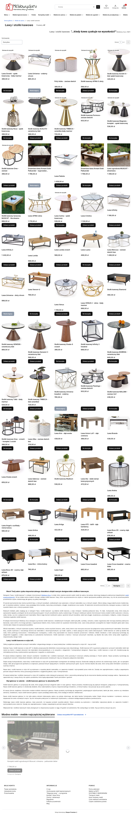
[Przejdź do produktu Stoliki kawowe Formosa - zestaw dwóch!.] (92, 104)
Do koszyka (7, 90)
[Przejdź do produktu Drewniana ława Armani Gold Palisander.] (92, 155)
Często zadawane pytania (97, 801)
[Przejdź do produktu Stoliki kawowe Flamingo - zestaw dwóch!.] (92, 375)
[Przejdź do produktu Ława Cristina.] (92, 202)
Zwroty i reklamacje (53, 797)
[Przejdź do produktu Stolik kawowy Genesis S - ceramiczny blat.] (39, 334)
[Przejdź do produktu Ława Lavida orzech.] (66, 239)
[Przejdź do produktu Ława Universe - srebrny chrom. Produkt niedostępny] (39, 60)
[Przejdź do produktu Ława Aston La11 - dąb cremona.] (92, 422)
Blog (48, 803)
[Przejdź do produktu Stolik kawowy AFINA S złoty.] (92, 63)
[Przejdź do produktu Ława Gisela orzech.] (13, 464)
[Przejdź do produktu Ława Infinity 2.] (13, 239)
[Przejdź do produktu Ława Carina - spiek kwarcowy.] (66, 202)
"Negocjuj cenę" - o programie (57, 793)
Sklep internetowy (65, 812)
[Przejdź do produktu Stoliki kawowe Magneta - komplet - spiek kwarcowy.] (118, 107)
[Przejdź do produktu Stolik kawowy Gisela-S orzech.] (66, 330)
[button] (98, 7)
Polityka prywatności (54, 801)
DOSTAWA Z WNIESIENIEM (98, 793)
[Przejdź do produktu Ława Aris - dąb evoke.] (66, 422)
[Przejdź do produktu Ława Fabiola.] (66, 158)
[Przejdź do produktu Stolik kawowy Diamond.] (118, 279)
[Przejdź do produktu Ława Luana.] (92, 239)
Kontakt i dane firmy (53, 795)
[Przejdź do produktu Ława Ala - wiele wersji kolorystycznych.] (92, 465)
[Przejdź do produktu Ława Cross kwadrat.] (92, 553)
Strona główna (8, 20)
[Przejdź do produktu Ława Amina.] (118, 471)
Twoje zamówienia (10, 789)
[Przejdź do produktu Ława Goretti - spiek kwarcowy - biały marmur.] (13, 60)
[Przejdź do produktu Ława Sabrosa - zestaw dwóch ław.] (39, 465)
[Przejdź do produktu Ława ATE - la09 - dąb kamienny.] (92, 513)
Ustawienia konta (10, 791)
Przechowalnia (9, 793)
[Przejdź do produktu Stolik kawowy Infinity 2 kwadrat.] (92, 330)
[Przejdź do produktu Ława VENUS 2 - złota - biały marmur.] (92, 285)
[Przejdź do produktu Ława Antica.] (39, 516)
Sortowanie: (6, 38)
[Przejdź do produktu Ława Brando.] (118, 422)
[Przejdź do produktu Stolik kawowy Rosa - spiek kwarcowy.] (13, 111)
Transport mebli (94, 795)
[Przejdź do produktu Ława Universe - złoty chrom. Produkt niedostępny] (13, 281)
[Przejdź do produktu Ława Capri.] (66, 556)
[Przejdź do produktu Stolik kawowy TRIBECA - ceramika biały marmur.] (66, 111)
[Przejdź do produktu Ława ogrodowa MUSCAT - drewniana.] (118, 155)
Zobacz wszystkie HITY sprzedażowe (70, 714)
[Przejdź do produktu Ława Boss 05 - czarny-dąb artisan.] (118, 516)
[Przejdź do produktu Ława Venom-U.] (39, 279)
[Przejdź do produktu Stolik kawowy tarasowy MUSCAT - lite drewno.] (13, 202)
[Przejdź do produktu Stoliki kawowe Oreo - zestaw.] (13, 155)
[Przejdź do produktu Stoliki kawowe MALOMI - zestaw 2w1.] (118, 378)
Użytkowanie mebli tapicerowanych (59, 791)
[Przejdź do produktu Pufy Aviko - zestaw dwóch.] (66, 63)
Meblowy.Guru (46, 595)
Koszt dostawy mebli (96, 797)
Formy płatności (94, 789)
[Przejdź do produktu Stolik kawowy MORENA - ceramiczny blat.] (118, 334)
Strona (116, 42)
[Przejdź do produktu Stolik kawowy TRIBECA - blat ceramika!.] (39, 382)
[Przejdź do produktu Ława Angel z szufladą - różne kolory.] (13, 514)
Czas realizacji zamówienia (98, 799)
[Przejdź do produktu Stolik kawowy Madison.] (66, 465)
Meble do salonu (19, 20)
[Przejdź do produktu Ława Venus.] (66, 286)
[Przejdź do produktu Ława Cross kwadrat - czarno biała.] (118, 553)
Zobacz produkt (88, 90)
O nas (48, 789)
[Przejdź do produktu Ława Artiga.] (66, 513)
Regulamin (50, 799)
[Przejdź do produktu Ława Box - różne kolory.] (39, 553)
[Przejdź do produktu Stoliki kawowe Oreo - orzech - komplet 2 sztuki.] (13, 425)
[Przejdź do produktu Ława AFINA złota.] (39, 202)
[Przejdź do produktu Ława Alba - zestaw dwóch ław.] (39, 425)
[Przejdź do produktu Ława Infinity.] (118, 199)
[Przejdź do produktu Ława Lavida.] (39, 242)
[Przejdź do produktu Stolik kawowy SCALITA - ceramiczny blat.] (39, 111)
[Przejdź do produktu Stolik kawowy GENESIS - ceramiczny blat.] (13, 330)
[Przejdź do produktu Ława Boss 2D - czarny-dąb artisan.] (13, 556)
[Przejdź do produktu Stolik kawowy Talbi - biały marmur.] (13, 382)
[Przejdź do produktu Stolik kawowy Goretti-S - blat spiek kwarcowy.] (118, 60)
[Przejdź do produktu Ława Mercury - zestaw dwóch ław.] (118, 239)
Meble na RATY (94, 791)
